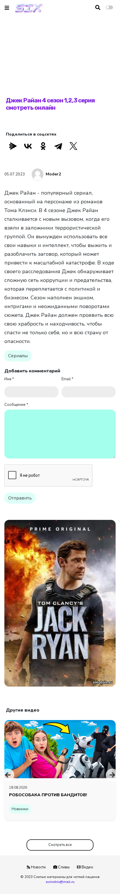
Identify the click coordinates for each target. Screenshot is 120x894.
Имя (9, 379)
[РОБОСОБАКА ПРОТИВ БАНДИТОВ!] (60, 748)
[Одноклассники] (43, 146)
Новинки (20, 809)
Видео (87, 867)
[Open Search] (97, 7)
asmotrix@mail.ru (60, 881)
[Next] (112, 775)
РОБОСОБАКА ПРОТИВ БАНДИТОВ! (48, 795)
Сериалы (18, 356)
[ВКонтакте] (28, 146)
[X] (73, 146)
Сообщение (16, 404)
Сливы (63, 867)
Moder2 (53, 174)
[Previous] (7, 775)
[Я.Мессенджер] (13, 146)
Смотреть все (60, 844)
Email (67, 379)
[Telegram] (58, 146)
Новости (38, 867)
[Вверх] (103, 878)
